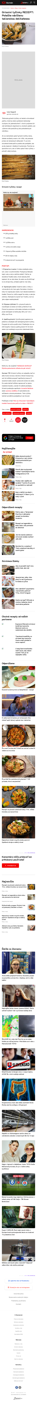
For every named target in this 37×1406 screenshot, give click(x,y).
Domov (12, 8)
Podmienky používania (18, 1301)
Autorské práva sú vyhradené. (18, 1394)
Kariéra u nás (18, 1328)
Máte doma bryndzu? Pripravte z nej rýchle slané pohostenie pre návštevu (23, 459)
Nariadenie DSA (18, 1334)
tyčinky (29, 413)
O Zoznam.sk (18, 1315)
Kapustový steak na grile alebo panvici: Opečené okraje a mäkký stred (13, 917)
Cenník (18, 1353)
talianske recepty (18, 413)
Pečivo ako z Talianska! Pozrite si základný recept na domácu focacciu (24, 515)
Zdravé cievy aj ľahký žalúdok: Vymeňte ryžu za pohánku (12, 927)
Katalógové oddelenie (18, 1375)
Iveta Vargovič (11, 112)
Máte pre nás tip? (18, 1381)
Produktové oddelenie (18, 1369)
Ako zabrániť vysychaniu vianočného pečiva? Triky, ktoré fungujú (24, 591)
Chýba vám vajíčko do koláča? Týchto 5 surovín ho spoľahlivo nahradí (25, 483)
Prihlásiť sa (11, 865)
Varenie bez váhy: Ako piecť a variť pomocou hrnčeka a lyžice (23, 579)
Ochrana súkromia (18, 1322)
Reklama (18, 1340)
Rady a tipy (18, 477)
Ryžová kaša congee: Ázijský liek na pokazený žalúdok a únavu (13, 906)
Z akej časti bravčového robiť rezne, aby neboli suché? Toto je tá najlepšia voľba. (23, 651)
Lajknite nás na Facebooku (19, 1281)
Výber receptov (22, 8)
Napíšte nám (18, 1331)
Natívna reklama (18, 1359)
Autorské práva (18, 1294)
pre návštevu (7, 413)
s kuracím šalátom (26, 388)
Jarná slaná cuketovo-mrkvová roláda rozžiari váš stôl (24, 537)
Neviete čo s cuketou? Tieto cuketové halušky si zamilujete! (25, 548)
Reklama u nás (18, 1344)
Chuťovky (18, 466)
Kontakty (18, 1365)
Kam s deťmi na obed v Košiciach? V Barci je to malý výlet (24, 494)
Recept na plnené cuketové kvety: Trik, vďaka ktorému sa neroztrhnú (14, 886)
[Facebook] (16, 1387)
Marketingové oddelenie (19, 1378)
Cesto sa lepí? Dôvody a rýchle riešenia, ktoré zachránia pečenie (24, 602)
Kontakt (18, 1304)
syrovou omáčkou (12, 391)
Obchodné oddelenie (18, 1372)
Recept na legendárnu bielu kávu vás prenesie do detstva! (24, 525)
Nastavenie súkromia (18, 1325)
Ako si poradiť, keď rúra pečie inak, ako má (24, 567)
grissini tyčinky (16, 409)
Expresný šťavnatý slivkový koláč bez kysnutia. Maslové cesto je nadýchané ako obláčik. (25, 627)
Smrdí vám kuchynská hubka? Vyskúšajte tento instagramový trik (25, 471)
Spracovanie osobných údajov (18, 1297)
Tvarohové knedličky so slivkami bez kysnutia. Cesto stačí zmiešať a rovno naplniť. (23, 639)
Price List (18, 1356)
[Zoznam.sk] (18, 1399)
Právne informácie (18, 1319)
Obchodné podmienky (18, 1350)
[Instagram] (19, 1387)
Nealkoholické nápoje (7, 901)
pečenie (25, 409)
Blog (16, 8)
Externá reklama (18, 1347)
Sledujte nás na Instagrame (20, 1287)
